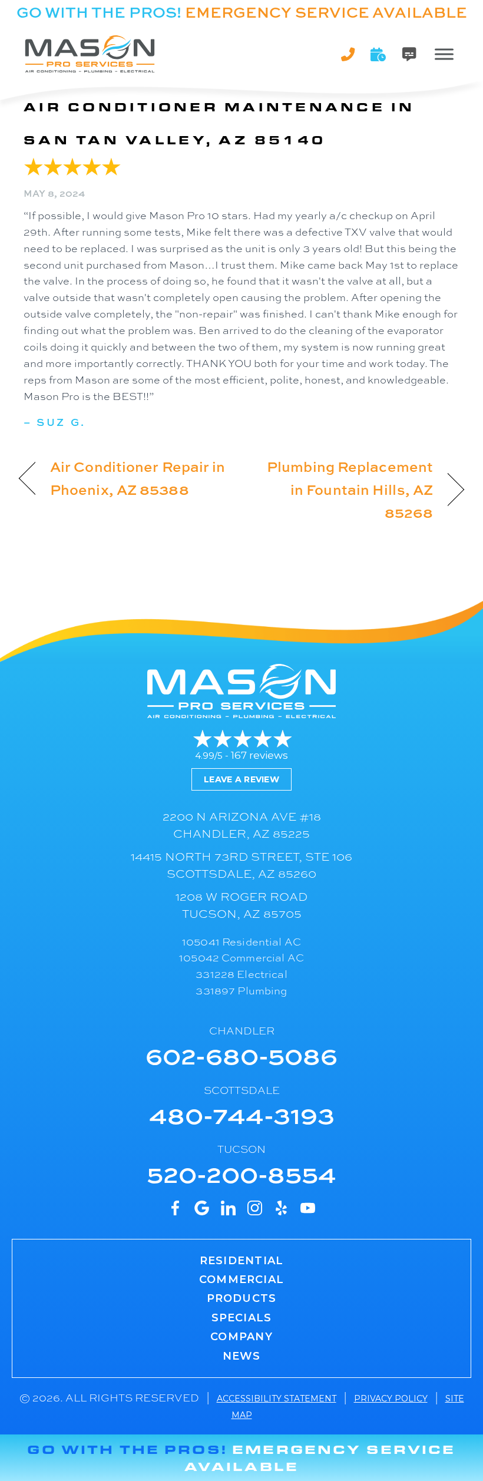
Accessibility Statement (276, 1398)
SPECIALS (241, 1317)
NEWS (242, 1356)
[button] (379, 54)
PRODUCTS (242, 1298)
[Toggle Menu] (444, 53)
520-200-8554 (241, 1173)
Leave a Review (241, 779)
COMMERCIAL (241, 1279)
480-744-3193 (242, 1114)
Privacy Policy (391, 1398)
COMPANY (241, 1336)
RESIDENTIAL (241, 1260)
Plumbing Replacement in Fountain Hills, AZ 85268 (343, 489)
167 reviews (259, 755)
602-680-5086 (241, 1054)
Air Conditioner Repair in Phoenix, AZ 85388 (137, 478)
